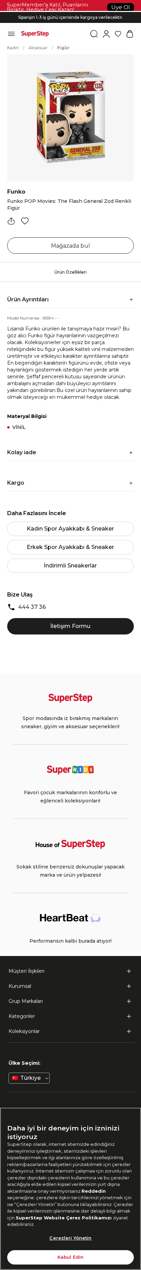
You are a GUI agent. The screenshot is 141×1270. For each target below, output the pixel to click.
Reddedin (93, 1191)
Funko (16, 191)
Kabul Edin (70, 1257)
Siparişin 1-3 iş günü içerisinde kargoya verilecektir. (70, 16)
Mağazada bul (70, 246)
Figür (63, 47)
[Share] (11, 221)
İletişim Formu (70, 626)
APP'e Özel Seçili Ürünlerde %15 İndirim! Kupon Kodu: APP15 (70, 22)
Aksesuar (38, 47)
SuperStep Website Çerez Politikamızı (64, 1217)
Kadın (13, 47)
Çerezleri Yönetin (70, 1238)
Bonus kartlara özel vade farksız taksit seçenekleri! (70, 11)
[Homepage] (35, 34)
